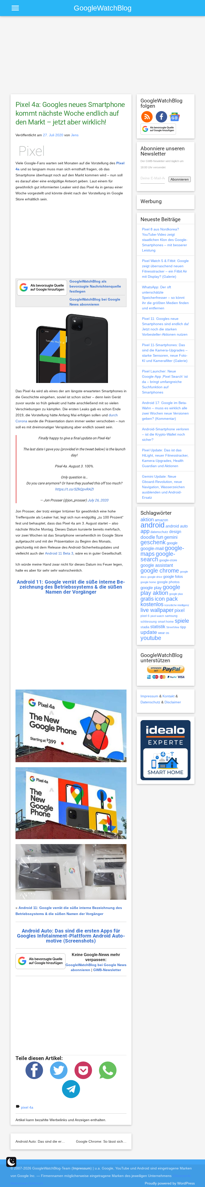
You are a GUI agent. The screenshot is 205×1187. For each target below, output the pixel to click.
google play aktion (160, 590)
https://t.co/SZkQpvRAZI (74, 489)
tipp (183, 627)
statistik (157, 626)
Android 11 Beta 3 (59, 553)
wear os (163, 633)
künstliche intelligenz (176, 605)
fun (159, 537)
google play (151, 587)
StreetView (172, 627)
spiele (182, 621)
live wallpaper (157, 610)
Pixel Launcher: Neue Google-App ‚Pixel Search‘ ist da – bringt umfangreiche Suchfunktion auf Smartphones (165, 381)
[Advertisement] (102, 57)
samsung (171, 616)
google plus (176, 593)
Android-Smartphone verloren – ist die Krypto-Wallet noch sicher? (165, 434)
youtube (150, 638)
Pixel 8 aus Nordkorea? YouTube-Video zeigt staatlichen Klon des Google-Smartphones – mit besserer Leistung (165, 239)
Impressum (149, 696)
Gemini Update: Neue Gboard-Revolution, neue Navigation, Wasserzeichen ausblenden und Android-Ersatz (163, 486)
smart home (166, 621)
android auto (177, 526)
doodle (147, 537)
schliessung (148, 621)
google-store (168, 560)
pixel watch (157, 615)
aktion (147, 519)
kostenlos (152, 604)
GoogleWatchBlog (103, 8)
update (148, 632)
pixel (179, 610)
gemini (171, 537)
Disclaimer (172, 702)
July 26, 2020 (98, 500)
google (172, 543)
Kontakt (168, 696)
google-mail (152, 548)
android (152, 525)
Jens (74, 135)
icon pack (166, 599)
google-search (157, 557)
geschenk (153, 542)
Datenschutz (150, 702)
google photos (168, 582)
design (175, 531)
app (145, 531)
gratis (147, 599)
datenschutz (159, 532)
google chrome (159, 570)
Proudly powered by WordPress (170, 1183)
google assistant (156, 565)
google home (148, 582)
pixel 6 (145, 616)
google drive (155, 576)
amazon (161, 520)
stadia (144, 627)
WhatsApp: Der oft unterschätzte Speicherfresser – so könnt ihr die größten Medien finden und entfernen (165, 297)
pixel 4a (27, 1107)
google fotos (173, 576)
